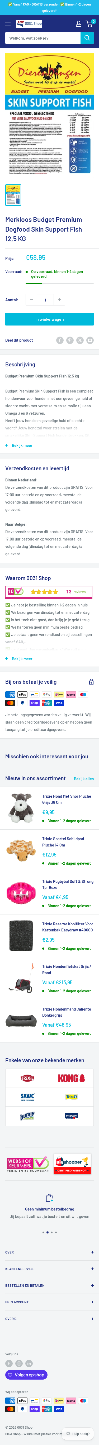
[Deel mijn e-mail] (90, 340)
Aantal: (11, 299)
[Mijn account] (78, 24)
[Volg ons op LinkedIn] (29, 1363)
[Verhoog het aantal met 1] (59, 299)
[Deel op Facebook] (60, 340)
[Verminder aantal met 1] (31, 299)
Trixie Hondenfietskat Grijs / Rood (66, 969)
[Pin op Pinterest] (70, 340)
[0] (89, 24)
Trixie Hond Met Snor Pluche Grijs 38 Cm (66, 799)
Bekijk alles (84, 778)
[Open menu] (8, 24)
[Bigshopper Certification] (72, 1152)
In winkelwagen (49, 319)
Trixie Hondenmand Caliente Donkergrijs (66, 1012)
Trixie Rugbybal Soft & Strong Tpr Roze (67, 884)
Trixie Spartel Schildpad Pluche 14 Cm (63, 841)
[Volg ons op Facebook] (9, 1363)
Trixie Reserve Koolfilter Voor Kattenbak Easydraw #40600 (67, 926)
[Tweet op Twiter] (80, 340)
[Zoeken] (87, 38)
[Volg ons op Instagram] (19, 1363)
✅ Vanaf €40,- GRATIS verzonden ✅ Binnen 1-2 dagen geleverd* (49, 7)
